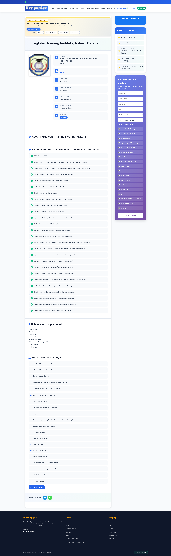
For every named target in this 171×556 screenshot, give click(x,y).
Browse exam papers (33, 29)
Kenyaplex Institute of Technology (128, 60)
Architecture (124, 189)
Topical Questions (106, 8)
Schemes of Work (62, 8)
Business (63, 117)
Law (122, 194)
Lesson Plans (74, 8)
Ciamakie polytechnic (40, 401)
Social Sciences (125, 166)
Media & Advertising (127, 203)
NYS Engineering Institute (41, 475)
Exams (54, 8)
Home (67, 522)
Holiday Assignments (92, 8)
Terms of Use (113, 532)
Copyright (111, 538)
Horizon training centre (40, 438)
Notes (82, 8)
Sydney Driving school (40, 450)
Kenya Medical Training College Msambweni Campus (50, 382)
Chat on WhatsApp (30, 531)
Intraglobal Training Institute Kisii (43, 364)
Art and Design (125, 138)
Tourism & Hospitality (127, 171)
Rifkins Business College (129, 37)
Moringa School (126, 43)
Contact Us (112, 525)
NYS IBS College (38, 481)
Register (142, 8)
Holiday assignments (51, 32)
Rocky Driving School (40, 457)
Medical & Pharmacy (127, 152)
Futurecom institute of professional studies (47, 469)
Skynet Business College (41, 376)
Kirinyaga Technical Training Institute (45, 408)
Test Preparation (126, 180)
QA (114, 8)
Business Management (128, 147)
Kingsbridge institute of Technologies (45, 463)
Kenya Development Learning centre (45, 414)
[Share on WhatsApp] (50, 498)
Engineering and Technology (129, 143)
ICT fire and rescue (39, 444)
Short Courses (125, 175)
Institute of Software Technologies (44, 370)
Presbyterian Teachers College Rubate (46, 395)
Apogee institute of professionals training (46, 388)
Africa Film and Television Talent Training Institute (132, 67)
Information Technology (128, 129)
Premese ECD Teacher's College (44, 426)
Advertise (111, 528)
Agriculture (124, 208)
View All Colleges (37, 487)
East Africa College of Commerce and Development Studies (131, 51)
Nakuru (62, 72)
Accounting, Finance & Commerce (131, 198)
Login (134, 8)
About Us (111, 522)
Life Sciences (125, 185)
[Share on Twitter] (45, 498)
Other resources (75, 32)
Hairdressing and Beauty (128, 133)
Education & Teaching (127, 157)
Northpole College (39, 432)
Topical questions (63, 32)
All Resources (121, 8)
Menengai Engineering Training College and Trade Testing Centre (55, 420)
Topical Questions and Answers (75, 542)
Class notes (40, 32)
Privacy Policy (113, 535)
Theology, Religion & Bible (129, 161)
